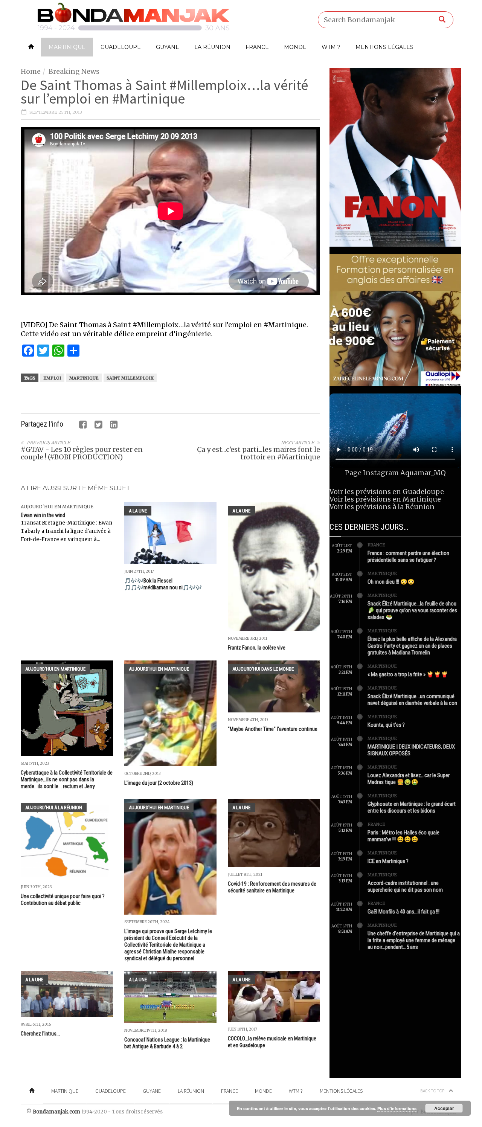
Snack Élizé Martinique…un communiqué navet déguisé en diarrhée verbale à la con (412, 699)
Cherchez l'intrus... (40, 1034)
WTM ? (331, 47)
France (257, 47)
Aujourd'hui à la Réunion (53, 807)
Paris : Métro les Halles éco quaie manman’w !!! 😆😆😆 (403, 836)
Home (31, 71)
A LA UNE (138, 511)
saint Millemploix (130, 378)
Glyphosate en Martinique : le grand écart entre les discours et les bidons (412, 807)
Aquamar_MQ (423, 472)
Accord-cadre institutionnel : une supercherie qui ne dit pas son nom (405, 886)
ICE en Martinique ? (388, 861)
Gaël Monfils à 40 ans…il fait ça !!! (403, 911)
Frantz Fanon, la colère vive (256, 648)
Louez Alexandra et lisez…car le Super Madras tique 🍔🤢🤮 (409, 778)
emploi (52, 378)
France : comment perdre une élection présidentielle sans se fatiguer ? (408, 556)
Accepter (444, 1108)
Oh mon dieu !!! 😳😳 (391, 581)
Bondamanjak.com (56, 1112)
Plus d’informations (396, 1108)
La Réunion (212, 47)
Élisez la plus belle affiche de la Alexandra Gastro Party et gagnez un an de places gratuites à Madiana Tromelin (412, 646)
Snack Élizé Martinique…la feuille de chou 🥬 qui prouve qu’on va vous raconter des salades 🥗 (412, 610)
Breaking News (74, 71)
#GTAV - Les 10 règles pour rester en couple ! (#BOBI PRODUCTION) (82, 453)
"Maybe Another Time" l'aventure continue (272, 729)
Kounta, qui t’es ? (386, 724)
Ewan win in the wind (43, 515)
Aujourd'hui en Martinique (57, 506)
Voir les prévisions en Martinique (385, 499)
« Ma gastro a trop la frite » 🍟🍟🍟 (408, 674)
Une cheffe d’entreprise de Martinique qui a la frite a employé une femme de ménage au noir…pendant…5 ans (414, 940)
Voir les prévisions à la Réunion (382, 506)
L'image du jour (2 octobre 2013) (158, 783)
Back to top (432, 1090)
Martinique (67, 47)
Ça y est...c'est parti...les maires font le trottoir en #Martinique (258, 453)
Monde (295, 47)
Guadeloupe (121, 47)
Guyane (167, 47)
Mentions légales (384, 47)
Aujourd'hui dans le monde (263, 669)
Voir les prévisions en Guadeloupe (386, 491)
